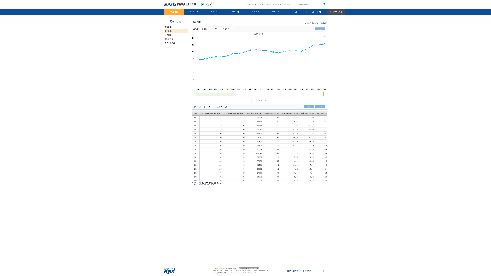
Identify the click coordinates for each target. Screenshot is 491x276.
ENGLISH (278, 4)
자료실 (296, 11)
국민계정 (168, 35)
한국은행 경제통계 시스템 (206, 185)
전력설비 (256, 11)
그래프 (195, 29)
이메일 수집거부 (231, 268)
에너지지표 (169, 39)
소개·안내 (316, 11)
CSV (320, 107)
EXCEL (309, 107)
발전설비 (194, 11)
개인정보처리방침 (218, 268)
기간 (194, 107)
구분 (215, 29)
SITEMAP (269, 4)
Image (320, 29)
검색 (324, 4)
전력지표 (168, 27)
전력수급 (215, 11)
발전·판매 (276, 11)
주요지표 (174, 11)
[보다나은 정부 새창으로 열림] (206, 5)
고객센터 (287, 4)
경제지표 (168, 31)
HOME (260, 4)
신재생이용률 (251, 4)
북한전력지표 (170, 43)
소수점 (219, 107)
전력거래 (235, 11)
